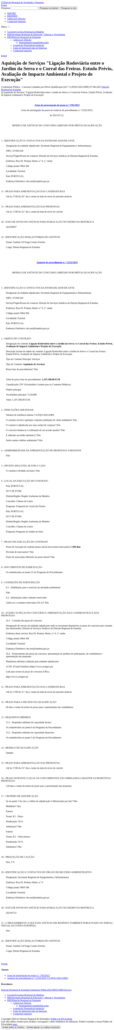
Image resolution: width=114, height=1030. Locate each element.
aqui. (15, 1024)
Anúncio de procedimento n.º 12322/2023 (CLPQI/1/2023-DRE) (37, 978)
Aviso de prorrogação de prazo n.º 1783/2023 (28, 975)
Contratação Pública (38, 990)
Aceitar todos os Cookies (13, 1027)
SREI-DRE (58, 990)
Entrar (4, 5)
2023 (50, 990)
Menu (4, 27)
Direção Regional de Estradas (15, 990)
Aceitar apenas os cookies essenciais (43, 1027)
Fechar (4, 964)
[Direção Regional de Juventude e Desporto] (22, 2)
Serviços (67, 990)
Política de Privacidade (61, 1019)
